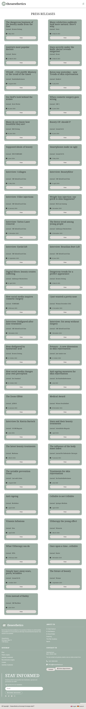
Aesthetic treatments (7, 657)
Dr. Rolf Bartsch (50, 631)
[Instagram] (14, 696)
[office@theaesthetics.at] (47, 664)
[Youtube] (11, 696)
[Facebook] (5, 696)
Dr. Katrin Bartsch (51, 629)
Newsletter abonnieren (14, 692)
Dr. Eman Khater (50, 634)
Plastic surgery (6, 654)
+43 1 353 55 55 (52, 661)
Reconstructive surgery (8, 660)
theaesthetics (16, 4)
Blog (3, 652)
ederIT (32, 706)
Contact (4, 662)
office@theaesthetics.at (55, 664)
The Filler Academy (51, 639)
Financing (49, 636)
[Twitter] (8, 696)
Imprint (48, 641)
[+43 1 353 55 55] (47, 661)
